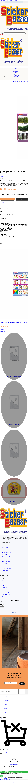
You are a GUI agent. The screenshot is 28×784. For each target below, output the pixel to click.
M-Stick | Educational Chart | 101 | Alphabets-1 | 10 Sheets (13, 322)
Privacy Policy (17, 77)
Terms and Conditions (16, 79)
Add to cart (7, 199)
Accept (14, 782)
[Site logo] (12, 64)
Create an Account (14, 764)
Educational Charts (4, 325)
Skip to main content (12, 0)
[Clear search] (26, 33)
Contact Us (16, 76)
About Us (17, 75)
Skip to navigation (4, 0)
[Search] (26, 691)
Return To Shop (3, 752)
